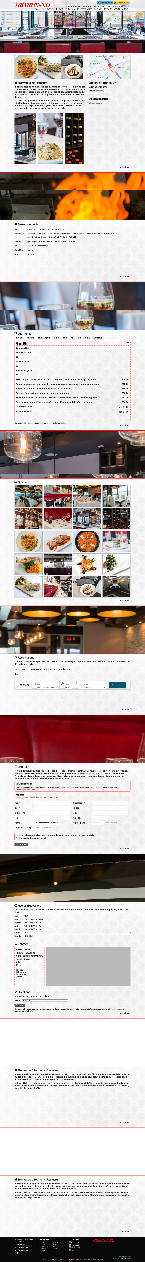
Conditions (62, 1259)
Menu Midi (19, 338)
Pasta (65, 338)
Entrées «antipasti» (44, 338)
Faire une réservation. (96, 103)
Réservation (86, 9)
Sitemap (44, 1259)
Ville (16, 817)
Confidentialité (53, 1259)
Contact (107, 9)
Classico (56, 338)
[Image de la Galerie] (28, 496)
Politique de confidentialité (48, 778)
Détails (59, 9)
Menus (67, 9)
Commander (71, 1259)
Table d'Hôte (30, 338)
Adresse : (17, 1000)
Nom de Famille (78, 802)
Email (16, 807)
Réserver (79, 1259)
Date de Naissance (79, 822)
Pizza (72, 338)
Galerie (75, 9)
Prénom (17, 802)
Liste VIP (98, 9)
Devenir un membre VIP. (96, 91)
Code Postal (77, 817)
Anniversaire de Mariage (23, 827)
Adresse (75, 812)
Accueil (50, 9)
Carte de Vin (98, 338)
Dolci (79, 338)
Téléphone (76, 807)
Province (18, 822)
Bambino (87, 338)
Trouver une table (117, 685)
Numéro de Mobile (21, 812)
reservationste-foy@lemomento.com (35, 955)
